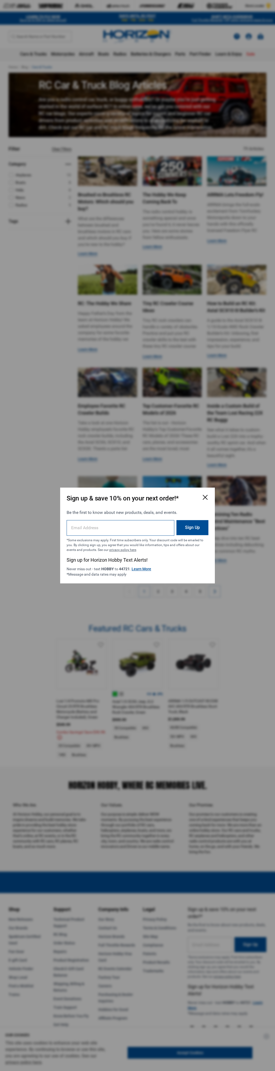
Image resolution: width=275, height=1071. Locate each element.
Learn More (141, 569)
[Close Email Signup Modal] (205, 497)
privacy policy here (122, 550)
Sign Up (192, 527)
